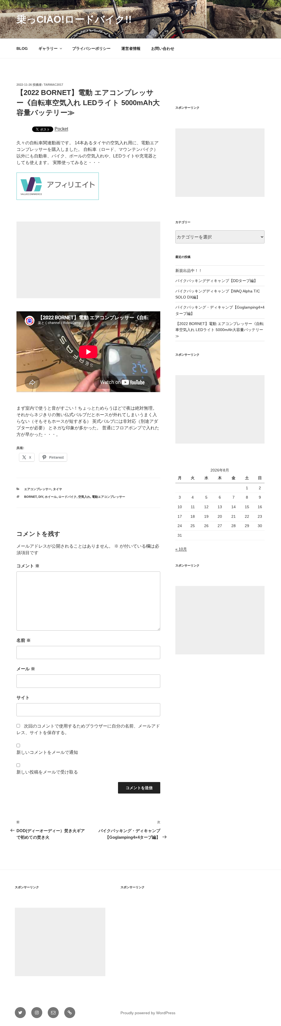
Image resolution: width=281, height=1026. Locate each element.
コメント (28, 566)
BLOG (22, 48)
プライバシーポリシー (91, 48)
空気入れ (84, 496)
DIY (40, 496)
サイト (23, 697)
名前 (23, 640)
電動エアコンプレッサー (108, 496)
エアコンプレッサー (37, 489)
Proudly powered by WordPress (147, 1013)
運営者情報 (130, 48)
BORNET (30, 496)
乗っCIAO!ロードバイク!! (74, 19)
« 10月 (181, 549)
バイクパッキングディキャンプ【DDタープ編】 (216, 280)
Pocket (61, 129)
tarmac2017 (53, 84)
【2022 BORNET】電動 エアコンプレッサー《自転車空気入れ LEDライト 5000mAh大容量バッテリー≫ (219, 329)
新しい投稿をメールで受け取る (47, 772)
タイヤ (57, 489)
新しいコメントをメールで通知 (47, 752)
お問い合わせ (162, 48)
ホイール (51, 496)
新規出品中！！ (188, 270)
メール (25, 668)
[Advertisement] (88, 260)
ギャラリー (48, 48)
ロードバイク (67, 496)
